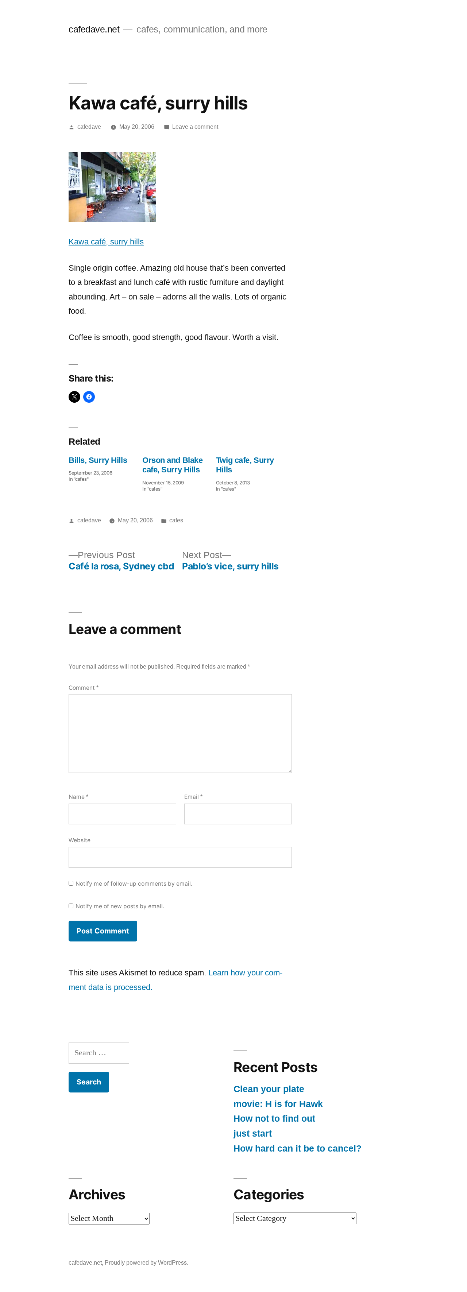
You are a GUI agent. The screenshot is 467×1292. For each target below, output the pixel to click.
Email (193, 796)
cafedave (89, 127)
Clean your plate (269, 1089)
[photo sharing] (112, 219)
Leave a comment (195, 127)
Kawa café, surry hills (106, 241)
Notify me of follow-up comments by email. (134, 883)
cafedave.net (94, 29)
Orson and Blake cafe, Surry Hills (172, 465)
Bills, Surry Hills (98, 460)
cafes (176, 520)
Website (79, 840)
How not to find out (274, 1118)
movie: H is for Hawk (278, 1104)
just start (253, 1133)
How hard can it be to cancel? (298, 1148)
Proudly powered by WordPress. (146, 1263)
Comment (84, 687)
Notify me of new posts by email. (120, 906)
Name (78, 796)
